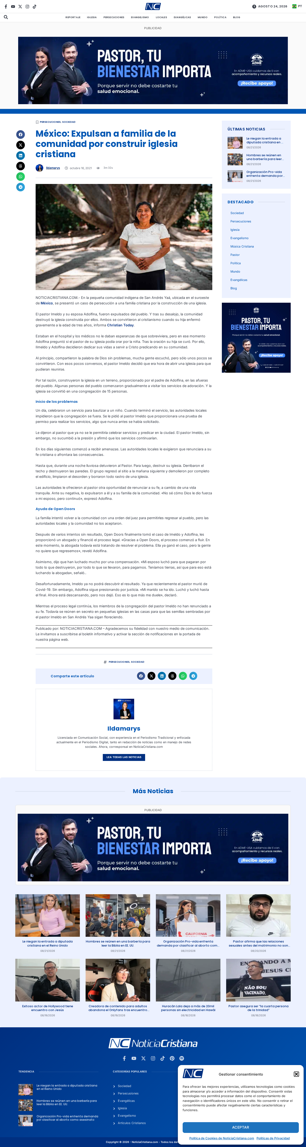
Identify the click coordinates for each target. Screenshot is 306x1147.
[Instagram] (27, 7)
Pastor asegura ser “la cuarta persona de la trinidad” (259, 1008)
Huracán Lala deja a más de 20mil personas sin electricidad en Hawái (188, 1008)
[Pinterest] (172, 1058)
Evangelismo (140, 17)
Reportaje (73, 17)
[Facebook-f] (6, 7)
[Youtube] (13, 7)
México (47, 303)
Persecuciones (114, 17)
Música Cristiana (242, 246)
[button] (296, 1074)
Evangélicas (182, 17)
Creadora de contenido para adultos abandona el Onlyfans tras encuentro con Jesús (117, 1010)
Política (220, 17)
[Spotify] (181, 1058)
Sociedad (69, 122)
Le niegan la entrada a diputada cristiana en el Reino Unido (265, 142)
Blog (236, 17)
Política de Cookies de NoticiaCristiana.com (221, 1138)
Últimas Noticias (246, 129)
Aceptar (240, 1127)
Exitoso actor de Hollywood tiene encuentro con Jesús (47, 1008)
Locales (161, 17)
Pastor (235, 255)
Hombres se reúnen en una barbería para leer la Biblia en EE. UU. (264, 159)
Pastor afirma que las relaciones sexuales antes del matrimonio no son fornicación (258, 945)
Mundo (203, 17)
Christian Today (120, 325)
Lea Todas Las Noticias (124, 757)
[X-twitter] (20, 7)
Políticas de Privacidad (273, 1138)
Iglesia (92, 17)
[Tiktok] (35, 7)
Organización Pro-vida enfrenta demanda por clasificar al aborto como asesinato (264, 178)
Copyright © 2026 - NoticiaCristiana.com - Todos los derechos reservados (153, 1142)
